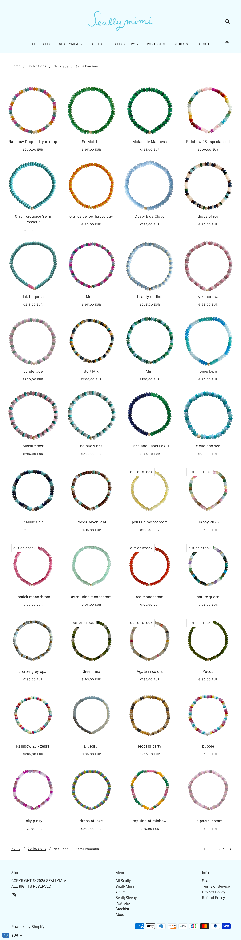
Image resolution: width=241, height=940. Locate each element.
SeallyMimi (125, 886)
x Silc (120, 892)
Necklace (61, 66)
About (120, 914)
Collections (37, 66)
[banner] (120, 21)
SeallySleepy (126, 897)
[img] (227, 21)
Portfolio (123, 903)
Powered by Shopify (27, 926)
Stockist (122, 909)
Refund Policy (213, 897)
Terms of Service (216, 886)
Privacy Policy (213, 892)
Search (207, 881)
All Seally (123, 881)
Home (15, 66)
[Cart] (227, 44)
